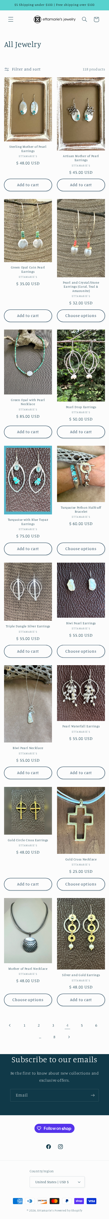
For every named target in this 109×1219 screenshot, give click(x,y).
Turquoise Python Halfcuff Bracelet (81, 509)
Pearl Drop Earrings (81, 407)
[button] (10, 19)
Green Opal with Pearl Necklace (28, 402)
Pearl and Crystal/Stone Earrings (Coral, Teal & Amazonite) (81, 287)
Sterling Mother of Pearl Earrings (27, 149)
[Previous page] (10, 1025)
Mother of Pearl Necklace (27, 969)
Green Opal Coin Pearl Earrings (28, 269)
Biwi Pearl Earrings (81, 623)
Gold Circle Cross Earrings (28, 840)
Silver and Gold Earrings (81, 975)
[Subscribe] (93, 1095)
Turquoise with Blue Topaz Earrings (28, 522)
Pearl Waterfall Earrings (81, 726)
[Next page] (69, 1037)
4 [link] (67, 1025)
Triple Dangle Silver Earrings (28, 626)
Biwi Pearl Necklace (28, 748)
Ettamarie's (45, 1210)
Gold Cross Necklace (81, 859)
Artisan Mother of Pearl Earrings (81, 158)
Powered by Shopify (68, 1210)
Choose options (81, 315)
